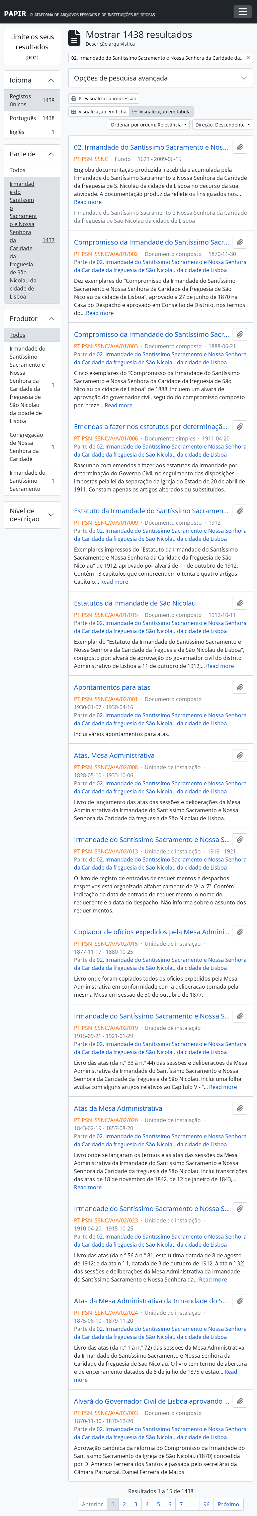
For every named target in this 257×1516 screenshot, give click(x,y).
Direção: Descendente (220, 124)
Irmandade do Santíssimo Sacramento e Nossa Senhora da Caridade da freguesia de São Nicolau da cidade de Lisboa (32, 240)
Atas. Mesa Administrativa (114, 755)
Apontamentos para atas (112, 687)
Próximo (228, 1504)
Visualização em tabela (164, 111)
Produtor (23, 318)
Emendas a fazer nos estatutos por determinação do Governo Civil (152, 427)
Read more (88, 202)
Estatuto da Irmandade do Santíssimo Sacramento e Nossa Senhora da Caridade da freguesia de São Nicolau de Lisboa (152, 511)
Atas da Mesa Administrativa (118, 1108)
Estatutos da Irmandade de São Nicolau (135, 603)
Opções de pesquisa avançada (121, 78)
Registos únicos (32, 100)
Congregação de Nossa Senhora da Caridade (32, 447)
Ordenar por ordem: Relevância (147, 124)
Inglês (32, 133)
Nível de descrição (24, 514)
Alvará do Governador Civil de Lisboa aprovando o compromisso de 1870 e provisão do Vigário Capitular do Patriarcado (152, 1401)
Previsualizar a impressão (106, 98)
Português (32, 119)
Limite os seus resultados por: (32, 46)
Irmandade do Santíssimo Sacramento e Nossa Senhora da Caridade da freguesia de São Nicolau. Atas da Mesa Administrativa (152, 1016)
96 (206, 1504)
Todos (17, 170)
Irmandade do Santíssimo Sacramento (32, 480)
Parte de (22, 153)
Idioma (20, 80)
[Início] (82, 11)
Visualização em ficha (101, 111)
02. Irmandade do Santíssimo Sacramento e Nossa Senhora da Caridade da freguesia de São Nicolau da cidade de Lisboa (152, 147)
